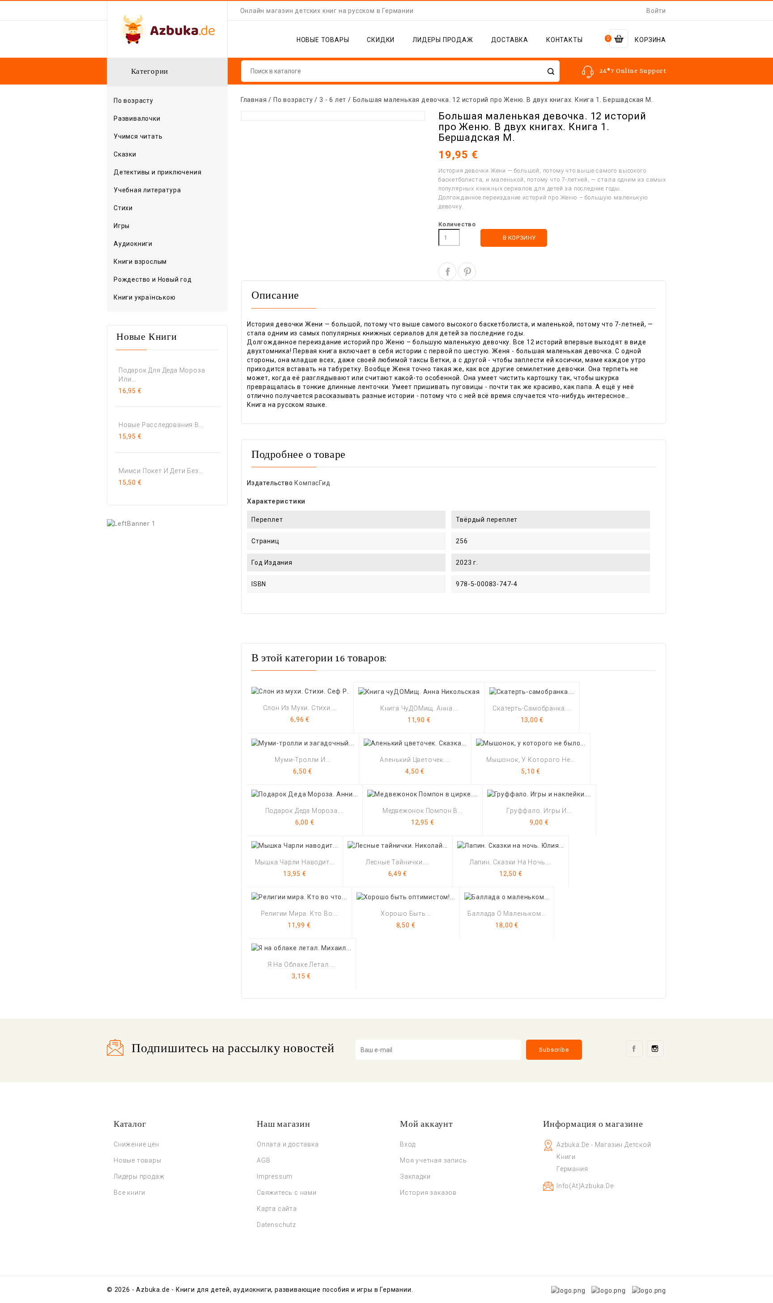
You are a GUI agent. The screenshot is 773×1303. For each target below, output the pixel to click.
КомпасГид (312, 483)
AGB (263, 1160)
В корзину (514, 238)
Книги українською (145, 297)
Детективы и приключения (157, 172)
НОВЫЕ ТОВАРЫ (323, 39)
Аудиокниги (133, 243)
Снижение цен (136, 1144)
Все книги (129, 1192)
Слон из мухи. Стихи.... (300, 707)
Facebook (634, 1049)
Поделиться (447, 271)
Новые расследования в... (161, 424)
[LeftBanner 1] (131, 523)
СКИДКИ (381, 39)
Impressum (275, 1176)
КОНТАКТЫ (564, 39)
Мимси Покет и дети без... (161, 470)
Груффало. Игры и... (539, 810)
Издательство (270, 483)
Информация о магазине (593, 1124)
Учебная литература (147, 190)
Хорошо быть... (406, 913)
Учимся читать (138, 136)
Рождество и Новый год (153, 279)
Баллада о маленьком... (506, 913)
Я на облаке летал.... (302, 964)
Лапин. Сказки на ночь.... (511, 862)
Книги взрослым (166, 262)
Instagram (655, 1049)
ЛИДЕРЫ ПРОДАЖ (442, 39)
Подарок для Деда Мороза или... (162, 375)
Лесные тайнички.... (397, 862)
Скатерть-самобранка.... (532, 708)
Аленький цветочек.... (415, 759)
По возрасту (166, 101)
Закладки (415, 1176)
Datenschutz (276, 1224)
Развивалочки (137, 118)
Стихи (123, 208)
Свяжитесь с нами (287, 1192)
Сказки (125, 154)
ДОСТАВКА (509, 39)
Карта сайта (277, 1208)
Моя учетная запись (433, 1160)
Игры (122, 225)
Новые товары (137, 1160)
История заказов (428, 1192)
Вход (408, 1144)
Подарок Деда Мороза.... (304, 810)
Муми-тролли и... (303, 759)
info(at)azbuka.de (585, 1185)
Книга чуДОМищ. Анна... (419, 708)
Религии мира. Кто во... (299, 913)
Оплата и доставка (288, 1144)
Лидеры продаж (139, 1176)
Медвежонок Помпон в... (422, 810)
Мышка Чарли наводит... (295, 862)
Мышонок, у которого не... (530, 759)
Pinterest (467, 271)
